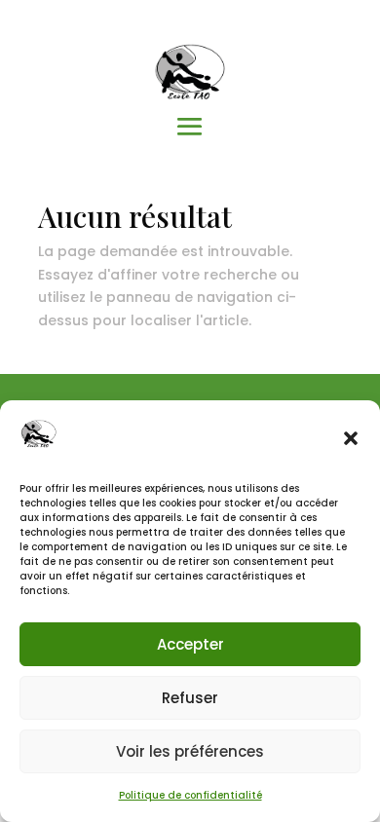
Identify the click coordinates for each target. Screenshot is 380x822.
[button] (351, 438)
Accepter (190, 644)
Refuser (190, 698)
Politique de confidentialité (190, 795)
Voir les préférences (190, 751)
